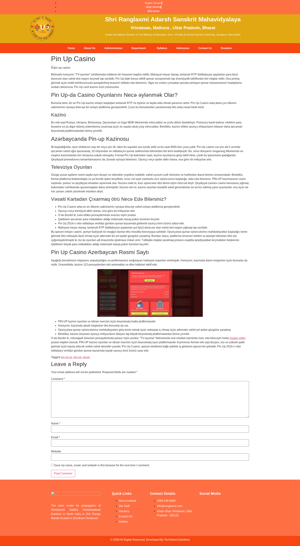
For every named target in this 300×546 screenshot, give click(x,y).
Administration (113, 48)
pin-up (77, 357)
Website (56, 451)
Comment (58, 379)
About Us (89, 48)
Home (71, 48)
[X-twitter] (203, 513)
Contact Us (205, 48)
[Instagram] (243, 503)
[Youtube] (203, 503)
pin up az (66, 357)
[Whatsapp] (230, 503)
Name (55, 423)
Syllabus (162, 48)
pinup (86, 357)
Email (55, 437)
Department (138, 48)
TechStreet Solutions (177, 539)
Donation (226, 48)
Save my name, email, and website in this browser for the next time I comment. (102, 465)
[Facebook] (216, 503)
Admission (182, 48)
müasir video (237, 338)
